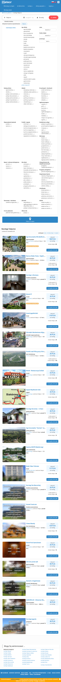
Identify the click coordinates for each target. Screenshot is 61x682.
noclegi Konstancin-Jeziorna (29, 651)
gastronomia (27, 81)
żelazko (44, 100)
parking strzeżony (29, 98)
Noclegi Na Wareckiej (33, 485)
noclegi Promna (26, 658)
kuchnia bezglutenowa (31, 128)
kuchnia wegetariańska (31, 132)
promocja (42, 38)
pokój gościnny (28, 61)
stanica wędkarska (28, 71)
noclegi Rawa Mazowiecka (29, 649)
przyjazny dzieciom (30, 186)
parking (27, 96)
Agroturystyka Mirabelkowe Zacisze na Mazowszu (42, 237)
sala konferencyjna (47, 178)
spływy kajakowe (46, 154)
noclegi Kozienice (8, 660)
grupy (26, 212)
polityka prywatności (39, 673)
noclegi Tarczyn (7, 656)
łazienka (44, 96)
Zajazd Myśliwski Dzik (33, 390)
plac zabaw (27, 180)
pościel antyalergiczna (48, 171)
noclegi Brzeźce (45, 660)
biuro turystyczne (28, 33)
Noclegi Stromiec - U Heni (34, 409)
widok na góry (46, 202)
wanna (8, 126)
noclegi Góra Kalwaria (9, 658)
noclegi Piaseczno (8, 664)
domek (25, 39)
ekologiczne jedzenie (30, 126)
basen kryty (45, 140)
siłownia (9, 168)
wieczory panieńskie (47, 184)
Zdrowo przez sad (32, 562)
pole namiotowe (28, 63)
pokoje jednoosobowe (12, 98)
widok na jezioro (46, 204)
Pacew (27, 260)
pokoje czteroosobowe (13, 94)
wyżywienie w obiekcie (30, 136)
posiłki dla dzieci (29, 134)
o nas (49, 673)
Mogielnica (29, 508)
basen (44, 138)
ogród (43, 119)
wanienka (27, 188)
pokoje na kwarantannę (31, 208)
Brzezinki (28, 566)
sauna (8, 166)
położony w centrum (47, 198)
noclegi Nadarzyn (8, 666)
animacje (27, 164)
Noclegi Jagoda (31, 619)
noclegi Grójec (7, 653)
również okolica (8, 21)
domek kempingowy (29, 37)
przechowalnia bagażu (48, 126)
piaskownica (28, 178)
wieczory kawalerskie (47, 182)
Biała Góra (29, 432)
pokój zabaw (28, 182)
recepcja (44, 128)
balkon (44, 92)
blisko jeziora (45, 190)
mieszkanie (27, 51)
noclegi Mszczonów (8, 662)
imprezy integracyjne (48, 176)
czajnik (44, 104)
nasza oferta (56, 673)
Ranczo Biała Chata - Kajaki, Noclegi (38, 256)
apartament (27, 31)
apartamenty (10, 90)
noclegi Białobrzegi (27, 662)
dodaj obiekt (24, 674)
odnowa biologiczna (29, 55)
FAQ (30, 673)
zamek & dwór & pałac (29, 79)
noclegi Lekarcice (45, 656)
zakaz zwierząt (28, 104)
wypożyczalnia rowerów (48, 160)
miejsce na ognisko (47, 117)
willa (25, 75)
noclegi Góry (25, 656)
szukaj (54, 17)
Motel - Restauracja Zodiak (35, 371)
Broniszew (29, 298)
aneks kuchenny (46, 90)
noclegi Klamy (44, 651)
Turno (27, 355)
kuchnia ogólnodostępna (46, 111)
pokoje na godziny (47, 124)
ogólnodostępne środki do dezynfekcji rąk (30, 205)
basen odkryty (46, 142)
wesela (44, 180)
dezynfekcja (28, 202)
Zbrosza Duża (29, 241)
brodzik (26, 166)
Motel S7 (29, 294)
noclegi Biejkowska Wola (47, 658)
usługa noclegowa (28, 73)
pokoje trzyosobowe (12, 100)
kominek (44, 108)
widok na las (45, 206)
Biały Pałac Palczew (32, 466)
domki (8, 92)
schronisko (26, 67)
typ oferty (24, 27)
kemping (26, 45)
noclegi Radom (7, 655)
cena (40, 27)
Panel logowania (35, 674)
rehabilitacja (28, 102)
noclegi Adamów (26, 655)
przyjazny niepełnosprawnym (47, 166)
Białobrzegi (29, 336)
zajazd (25, 77)
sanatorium (27, 65)
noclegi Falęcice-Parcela (47, 649)
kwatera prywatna (28, 49)
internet (27, 94)
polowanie (45, 152)
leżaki (43, 114)
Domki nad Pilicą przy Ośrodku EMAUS (39, 351)
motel (25, 53)
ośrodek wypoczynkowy (30, 57)
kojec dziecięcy (28, 168)
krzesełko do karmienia (31, 170)
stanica (25, 69)
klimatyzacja (45, 94)
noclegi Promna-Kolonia (28, 660)
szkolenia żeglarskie (12, 202)
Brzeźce (28, 527)
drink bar (27, 124)
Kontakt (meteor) (14, 673)
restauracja (27, 83)
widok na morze (46, 208)
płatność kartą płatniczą (13, 212)
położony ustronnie (47, 196)
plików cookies (15, 679)
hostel (25, 41)
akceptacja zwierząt (30, 90)
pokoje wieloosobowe (12, 102)
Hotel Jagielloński (32, 313)
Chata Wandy (30, 523)
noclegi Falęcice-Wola (28, 653)
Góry (27, 604)
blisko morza (45, 194)
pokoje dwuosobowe (12, 96)
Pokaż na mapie (30, 221)
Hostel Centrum (31, 504)
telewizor (44, 98)
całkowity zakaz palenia (31, 92)
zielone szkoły (46, 186)
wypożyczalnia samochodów (45, 132)
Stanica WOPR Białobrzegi (34, 447)
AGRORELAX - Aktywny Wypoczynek (38, 600)
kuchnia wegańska (29, 130)
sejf (43, 130)
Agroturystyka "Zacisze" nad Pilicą (37, 428)
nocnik (26, 174)
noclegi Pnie (44, 662)
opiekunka (27, 176)
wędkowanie (45, 158)
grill (43, 106)
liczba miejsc (42, 33)
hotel (25, 43)
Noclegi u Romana (32, 275)
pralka (8, 124)
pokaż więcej (25, 85)
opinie (56, 233)
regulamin (24, 673)
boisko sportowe (46, 144)
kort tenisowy (45, 150)
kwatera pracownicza (29, 47)
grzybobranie (45, 146)
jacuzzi (8, 164)
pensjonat (26, 59)
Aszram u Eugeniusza (33, 581)
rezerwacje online (11, 27)
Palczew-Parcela (30, 470)
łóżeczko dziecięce (29, 172)
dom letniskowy (28, 35)
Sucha (27, 317)
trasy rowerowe (46, 156)
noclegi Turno (25, 664)
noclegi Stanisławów (46, 655)
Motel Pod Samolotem (33, 543)
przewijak (27, 184)
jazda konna (45, 148)
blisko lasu (45, 192)
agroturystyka (27, 29)
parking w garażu (29, 100)
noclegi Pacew (44, 653)
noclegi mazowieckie (46, 665)
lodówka (44, 115)
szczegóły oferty (51, 250)
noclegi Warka (7, 651)
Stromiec (28, 279)
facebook (5, 673)
